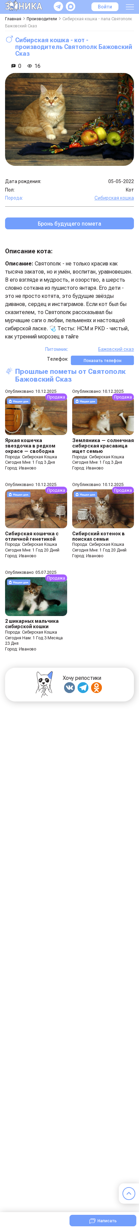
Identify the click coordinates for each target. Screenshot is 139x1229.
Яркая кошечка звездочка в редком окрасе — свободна (30, 446)
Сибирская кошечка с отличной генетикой (32, 536)
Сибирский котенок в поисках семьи (98, 536)
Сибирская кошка (114, 198)
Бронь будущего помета (69, 224)
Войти (105, 6)
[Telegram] (83, 687)
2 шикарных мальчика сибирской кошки (32, 623)
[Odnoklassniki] (96, 687)
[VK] (69, 687)
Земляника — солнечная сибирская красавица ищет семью (103, 446)
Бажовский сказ (116, 349)
